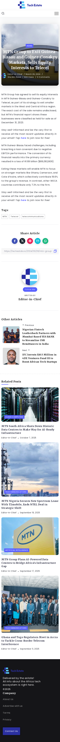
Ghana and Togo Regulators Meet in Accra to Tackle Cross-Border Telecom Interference (29, 641)
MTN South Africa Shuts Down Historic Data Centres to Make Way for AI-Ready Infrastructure (27, 430)
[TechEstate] (13, 670)
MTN (5, 216)
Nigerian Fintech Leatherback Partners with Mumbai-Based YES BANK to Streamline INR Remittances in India (39, 336)
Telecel (14, 216)
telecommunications (33, 216)
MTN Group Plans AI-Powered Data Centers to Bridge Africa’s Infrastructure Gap (28, 563)
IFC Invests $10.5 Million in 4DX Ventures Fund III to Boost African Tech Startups (39, 358)
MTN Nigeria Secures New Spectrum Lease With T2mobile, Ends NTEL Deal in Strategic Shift (29, 504)
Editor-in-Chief (15, 74)
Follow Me (30, 289)
